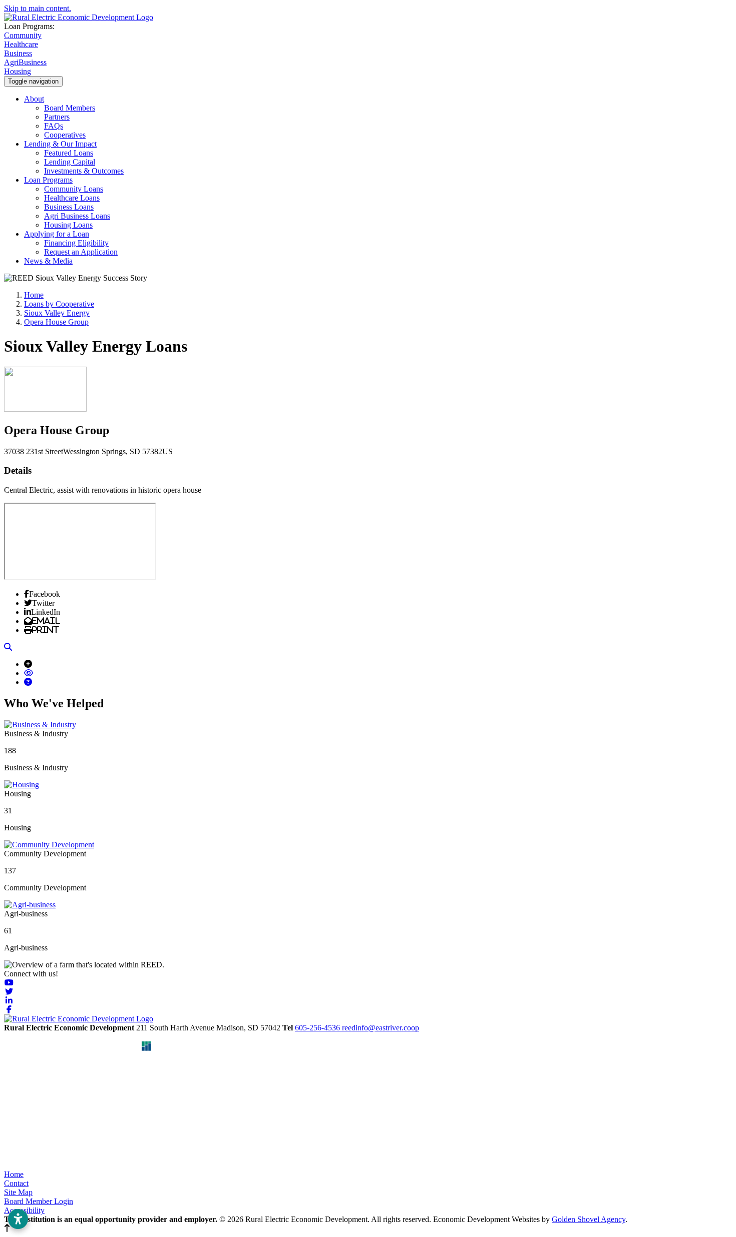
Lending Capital (69, 162)
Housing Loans (68, 225)
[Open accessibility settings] (18, 1219)
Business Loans (69, 207)
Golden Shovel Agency (588, 1219)
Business (18, 53)
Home (14, 1174)
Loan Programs (48, 180)
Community (23, 35)
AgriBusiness (25, 62)
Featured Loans (68, 153)
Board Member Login (38, 1201)
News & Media (48, 261)
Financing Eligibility (76, 243)
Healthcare (21, 44)
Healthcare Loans (72, 198)
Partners (57, 117)
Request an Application (81, 252)
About (34, 99)
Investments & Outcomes (84, 171)
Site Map (18, 1192)
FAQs (53, 126)
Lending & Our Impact (60, 144)
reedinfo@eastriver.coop (380, 1027)
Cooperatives (65, 135)
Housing (17, 71)
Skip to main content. (37, 8)
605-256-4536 (318, 1027)
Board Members (69, 108)
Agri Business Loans (77, 216)
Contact (16, 1183)
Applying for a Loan (56, 234)
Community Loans (73, 189)
